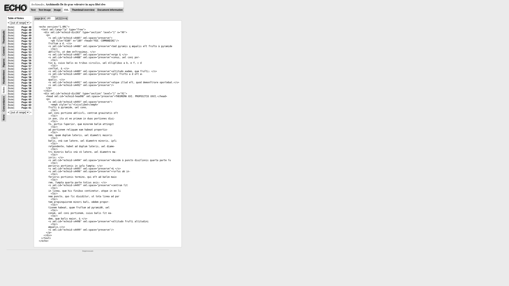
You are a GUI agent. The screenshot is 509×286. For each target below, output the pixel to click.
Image (57, 10)
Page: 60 (26, 99)
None (3, 117)
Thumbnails (3, 37)
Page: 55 (26, 57)
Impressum (87, 251)
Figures (3, 63)
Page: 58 (26, 77)
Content (3, 51)
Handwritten (3, 77)
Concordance (3, 103)
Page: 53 (26, 52)
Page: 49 (26, 32)
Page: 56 (26, 60)
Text (33, 10)
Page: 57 (26, 66)
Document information (110, 10)
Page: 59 (26, 96)
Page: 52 (26, 41)
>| (66, 18)
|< (42, 18)
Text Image (45, 10)
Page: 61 (26, 107)
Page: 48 (26, 27)
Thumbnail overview (83, 10)
